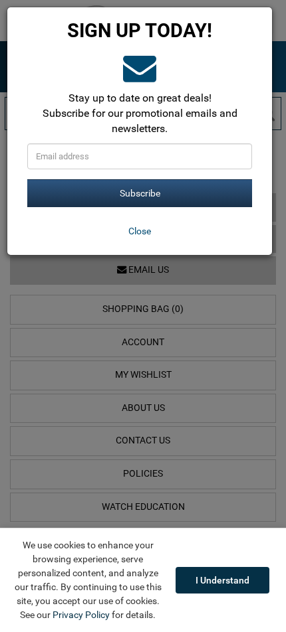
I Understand (222, 580)
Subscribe (140, 193)
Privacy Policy (81, 614)
